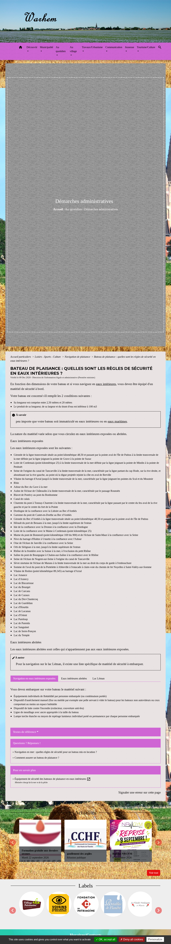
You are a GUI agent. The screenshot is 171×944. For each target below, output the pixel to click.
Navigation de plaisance (78, 356)
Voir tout (153, 872)
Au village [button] (73, 49)
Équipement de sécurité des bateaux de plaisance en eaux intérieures (53, 778)
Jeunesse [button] (129, 47)
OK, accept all (106, 939)
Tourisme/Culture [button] (146, 47)
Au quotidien (73, 209)
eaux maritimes (117, 421)
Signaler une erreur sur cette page (139, 792)
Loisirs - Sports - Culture (48, 356)
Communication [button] (113, 47)
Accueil (58, 209)
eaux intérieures (106, 384)
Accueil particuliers (21, 356)
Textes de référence (24, 732)
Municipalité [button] (46, 47)
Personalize (155, 939)
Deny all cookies (133, 939)
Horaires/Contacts (85, 935)
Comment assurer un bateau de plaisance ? (37, 757)
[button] (20, 48)
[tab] (34, 678)
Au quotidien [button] (61, 49)
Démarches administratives (101, 209)
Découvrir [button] (32, 47)
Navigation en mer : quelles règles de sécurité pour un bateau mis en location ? (56, 752)
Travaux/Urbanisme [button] (92, 47)
